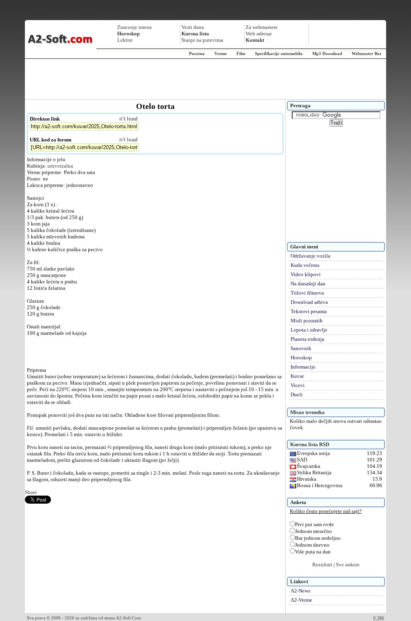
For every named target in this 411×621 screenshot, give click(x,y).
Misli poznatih (307, 321)
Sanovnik (301, 348)
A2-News (300, 591)
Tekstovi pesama (309, 311)
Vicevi (298, 385)
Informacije (303, 367)
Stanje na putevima (202, 40)
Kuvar (297, 376)
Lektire (125, 40)
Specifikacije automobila (279, 53)
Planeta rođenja (307, 339)
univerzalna (60, 166)
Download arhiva (309, 302)
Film (240, 53)
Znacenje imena (134, 27)
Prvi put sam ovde (314, 524)
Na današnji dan (308, 284)
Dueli (297, 394)
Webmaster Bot (366, 53)
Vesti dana (192, 27)
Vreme (220, 53)
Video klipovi (306, 274)
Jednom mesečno (313, 531)
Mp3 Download (327, 53)
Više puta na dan (313, 552)
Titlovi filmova (307, 293)
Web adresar (259, 34)
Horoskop (301, 358)
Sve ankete (348, 565)
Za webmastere (262, 27)
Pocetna (197, 53)
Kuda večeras (305, 265)
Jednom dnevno (312, 545)
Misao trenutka (307, 412)
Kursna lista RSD (309, 444)
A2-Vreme (301, 600)
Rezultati (322, 565)
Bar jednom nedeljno (318, 538)
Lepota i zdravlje (309, 330)
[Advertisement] (205, 79)
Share (31, 492)
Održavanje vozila (310, 256)
